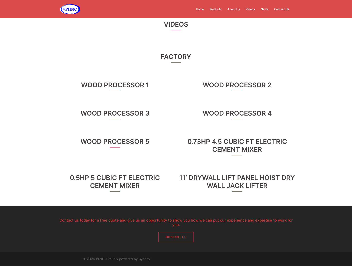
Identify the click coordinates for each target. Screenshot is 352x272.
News (264, 9)
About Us (233, 9)
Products (215, 9)
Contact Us (281, 9)
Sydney (144, 259)
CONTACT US (176, 237)
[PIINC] (70, 9)
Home (200, 9)
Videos (250, 9)
